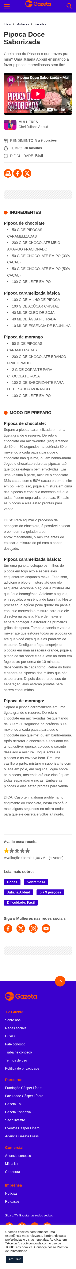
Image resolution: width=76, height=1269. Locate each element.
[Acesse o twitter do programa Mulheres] (20, 928)
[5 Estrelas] (27, 850)
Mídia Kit (11, 1164)
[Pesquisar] (69, 6)
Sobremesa (36, 882)
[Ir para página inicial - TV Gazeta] (38, 996)
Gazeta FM (13, 1104)
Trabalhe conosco (18, 1052)
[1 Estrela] (6, 850)
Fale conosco (15, 1044)
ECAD (10, 1036)
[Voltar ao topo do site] (60, 981)
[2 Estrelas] (11, 850)
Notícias (11, 1193)
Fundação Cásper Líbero (23, 1088)
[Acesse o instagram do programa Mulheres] (33, 928)
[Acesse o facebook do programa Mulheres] (8, 928)
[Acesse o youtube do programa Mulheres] (46, 928)
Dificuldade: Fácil (21, 902)
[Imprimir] (8, 173)
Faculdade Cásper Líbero (24, 1096)
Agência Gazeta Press (22, 1136)
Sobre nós (12, 1020)
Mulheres (28, 122)
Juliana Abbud (18, 892)
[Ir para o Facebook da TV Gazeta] (17, 173)
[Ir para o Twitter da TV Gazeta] (27, 173)
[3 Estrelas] (17, 850)
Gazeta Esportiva (18, 1112)
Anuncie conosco (18, 1156)
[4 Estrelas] (22, 850)
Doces (12, 882)
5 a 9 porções (50, 892)
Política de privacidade (22, 1068)
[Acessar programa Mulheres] (10, 125)
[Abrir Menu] (7, 6)
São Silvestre (15, 1120)
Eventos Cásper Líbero (22, 1128)
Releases (12, 1201)
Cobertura (12, 1172)
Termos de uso (16, 1060)
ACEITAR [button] (15, 1259)
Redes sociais (15, 1028)
